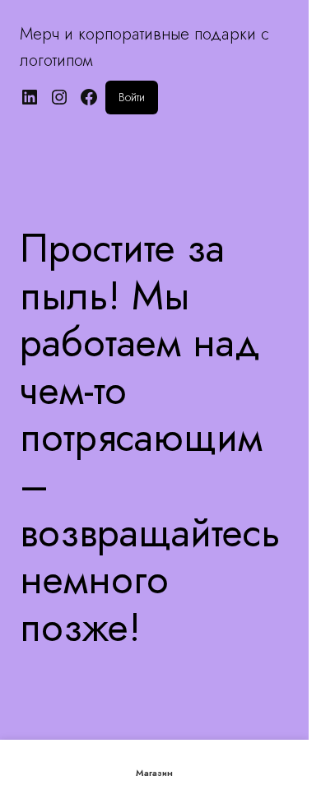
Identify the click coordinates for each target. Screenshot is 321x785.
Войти (132, 97)
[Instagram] (59, 97)
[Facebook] (89, 97)
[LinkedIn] (30, 97)
